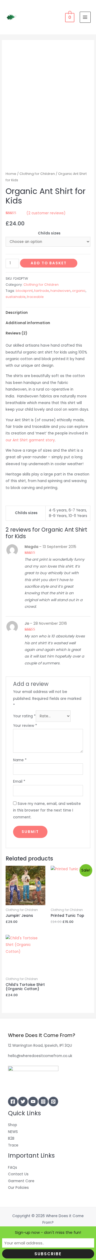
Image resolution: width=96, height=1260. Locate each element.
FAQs (12, 1167)
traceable (35, 296)
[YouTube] (33, 1101)
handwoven (60, 290)
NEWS (13, 1131)
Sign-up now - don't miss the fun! (48, 1232)
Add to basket (49, 263)
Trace (13, 1145)
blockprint (24, 290)
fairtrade (41, 290)
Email (19, 781)
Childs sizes (49, 233)
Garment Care (21, 1181)
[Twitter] (23, 1101)
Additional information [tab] (28, 322)
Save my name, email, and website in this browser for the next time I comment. (47, 810)
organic (79, 290)
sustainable (16, 296)
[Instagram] (43, 1101)
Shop (12, 1124)
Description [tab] (17, 312)
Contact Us (18, 1174)
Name (20, 760)
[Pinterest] (53, 1101)
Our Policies (18, 1187)
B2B (11, 1138)
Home (11, 173)
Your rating (24, 716)
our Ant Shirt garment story (30, 440)
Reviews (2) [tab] (16, 333)
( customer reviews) (46, 213)
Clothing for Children (37, 173)
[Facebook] (13, 1101)
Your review (25, 725)
